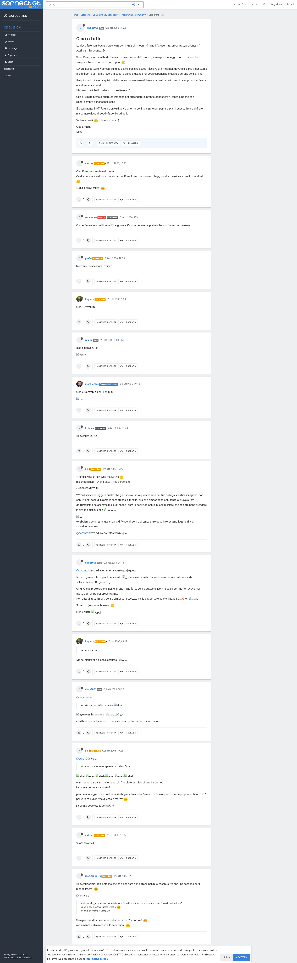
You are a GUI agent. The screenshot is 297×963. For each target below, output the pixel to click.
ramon (88, 340)
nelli (87, 469)
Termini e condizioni (19, 955)
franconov (91, 217)
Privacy (7, 955)
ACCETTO (241, 957)
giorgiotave (92, 384)
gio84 (88, 258)
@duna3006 (83, 758)
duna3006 (92, 27)
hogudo (89, 299)
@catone (81, 533)
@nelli (80, 895)
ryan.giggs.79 (93, 876)
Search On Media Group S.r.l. (21, 957)
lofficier (89, 428)
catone (89, 163)
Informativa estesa (97, 959)
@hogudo (82, 697)
